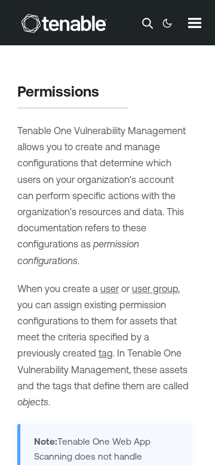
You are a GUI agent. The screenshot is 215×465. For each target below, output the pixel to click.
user (109, 288)
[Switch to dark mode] (167, 23)
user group (155, 288)
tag (106, 353)
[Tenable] (64, 23)
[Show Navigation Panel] (194, 22)
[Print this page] (109, 93)
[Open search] (147, 23)
